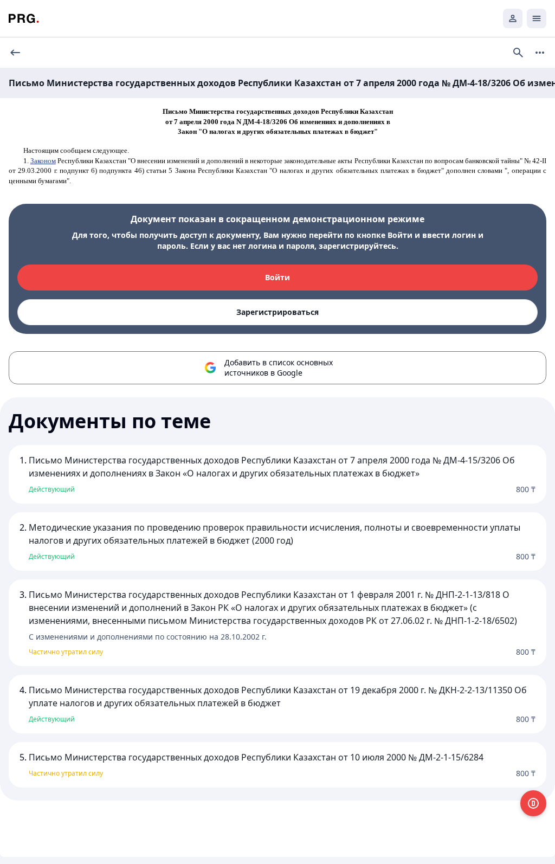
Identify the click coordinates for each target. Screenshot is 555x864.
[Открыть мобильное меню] (536, 18)
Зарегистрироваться (277, 312)
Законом (43, 161)
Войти (277, 277)
